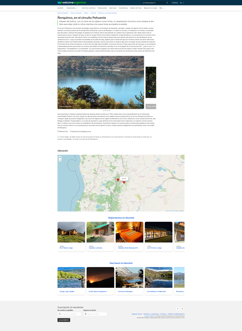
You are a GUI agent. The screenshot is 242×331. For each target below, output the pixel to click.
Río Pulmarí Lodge (66, 248)
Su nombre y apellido (65, 310)
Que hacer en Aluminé (121, 263)
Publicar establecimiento (176, 314)
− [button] (60, 160)
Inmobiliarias (123, 8)
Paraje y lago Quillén (67, 291)
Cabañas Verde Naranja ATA (128, 248)
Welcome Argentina (150, 316)
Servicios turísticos (88, 8)
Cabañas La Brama (95, 248)
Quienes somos (137, 314)
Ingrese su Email (89, 310)
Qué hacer (113, 8)
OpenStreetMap (174, 210)
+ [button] (60, 157)
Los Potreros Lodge (154, 248)
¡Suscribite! (64, 320)
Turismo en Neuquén (125, 291)
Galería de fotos (136, 8)
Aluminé (60, 8)
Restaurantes (102, 8)
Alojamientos (71, 8)
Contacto (163, 314)
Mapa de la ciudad (150, 8)
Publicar (175, 3)
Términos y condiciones (151, 314)
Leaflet (166, 210)
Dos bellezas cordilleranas (156, 291)
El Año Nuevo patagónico (98, 291)
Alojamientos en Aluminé (121, 217)
